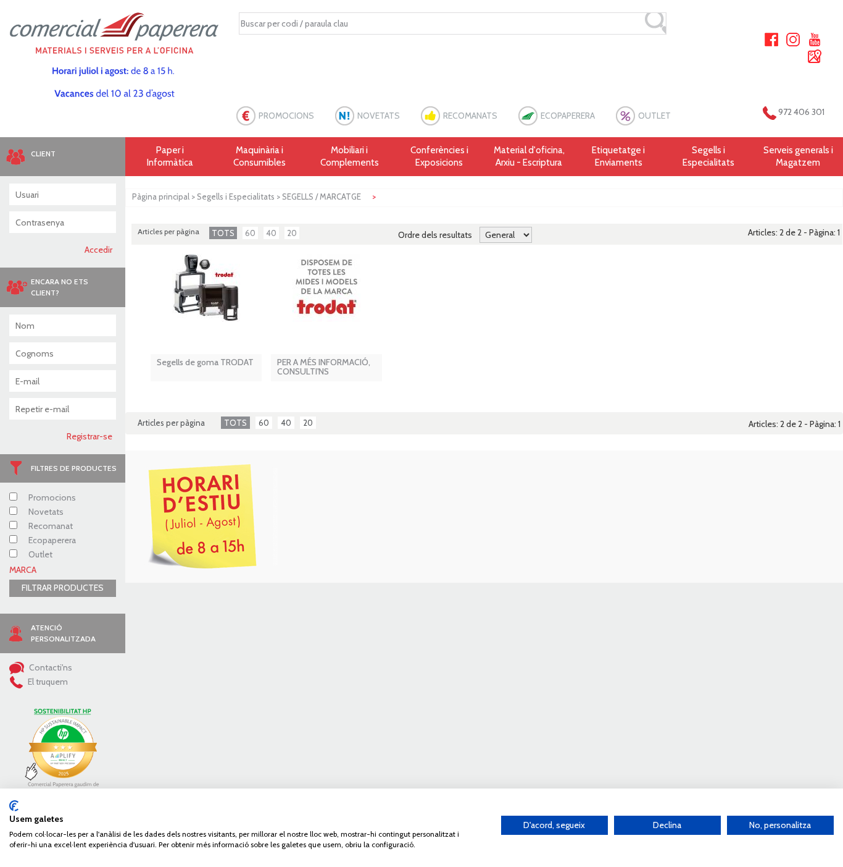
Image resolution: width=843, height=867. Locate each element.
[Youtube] (814, 38)
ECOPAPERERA (568, 115)
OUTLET (654, 115)
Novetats (45, 511)
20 (292, 233)
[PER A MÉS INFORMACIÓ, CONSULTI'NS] (326, 294)
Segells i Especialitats (236, 196)
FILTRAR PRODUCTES (63, 587)
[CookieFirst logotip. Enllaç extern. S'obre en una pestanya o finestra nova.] (14, 805)
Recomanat (50, 525)
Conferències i (439, 156)
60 (250, 233)
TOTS (223, 233)
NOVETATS (378, 115)
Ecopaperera (51, 540)
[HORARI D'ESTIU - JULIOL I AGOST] (201, 516)
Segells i (708, 156)
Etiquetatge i (618, 156)
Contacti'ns (49, 667)
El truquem (47, 681)
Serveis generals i (798, 156)
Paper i (170, 156)
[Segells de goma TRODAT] (206, 294)
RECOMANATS (470, 115)
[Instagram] (793, 38)
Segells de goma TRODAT (205, 362)
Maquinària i (259, 156)
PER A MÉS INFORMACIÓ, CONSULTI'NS (323, 367)
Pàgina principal (160, 196)
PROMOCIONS (286, 115)
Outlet (39, 554)
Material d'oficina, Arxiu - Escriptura (529, 156)
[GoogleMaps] (814, 55)
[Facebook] (771, 38)
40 (271, 233)
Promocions (51, 497)
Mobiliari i (349, 156)
